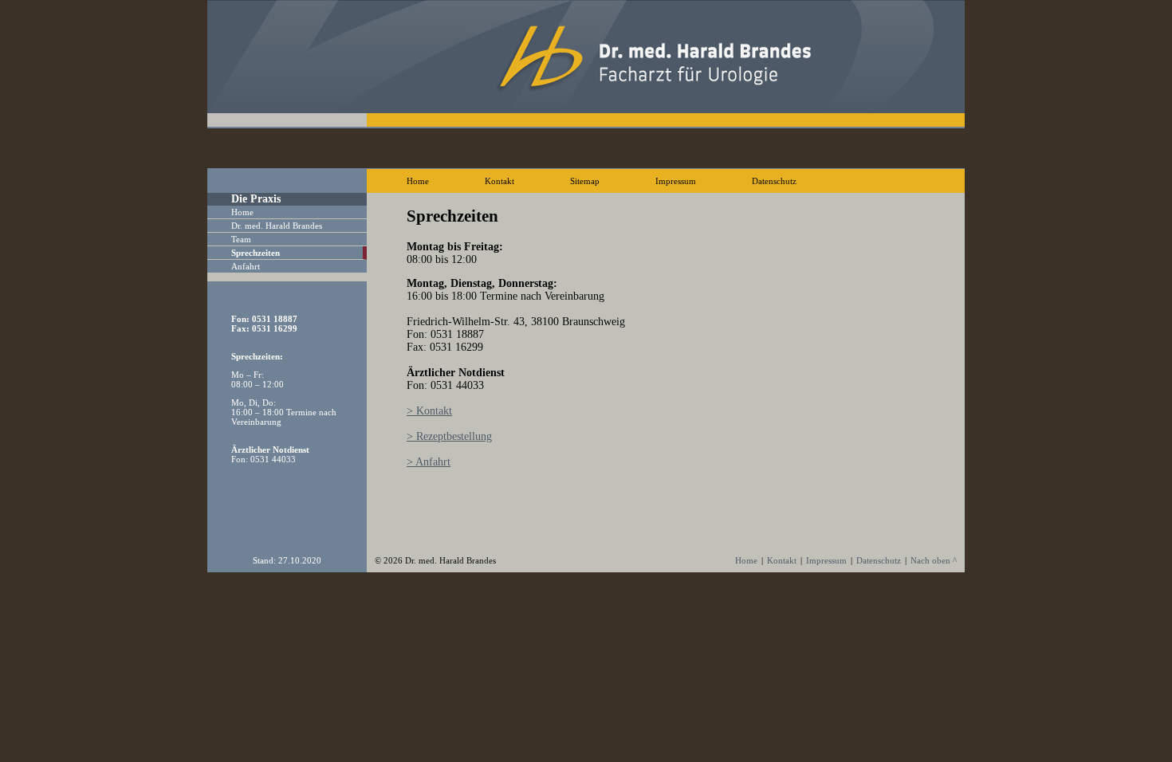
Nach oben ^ (933, 560)
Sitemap (585, 181)
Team (241, 239)
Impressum (675, 181)
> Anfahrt (428, 462)
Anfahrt (245, 266)
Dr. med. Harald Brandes (276, 225)
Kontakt (499, 181)
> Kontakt (429, 411)
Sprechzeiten (255, 252)
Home (418, 181)
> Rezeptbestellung (449, 436)
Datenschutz (774, 181)
